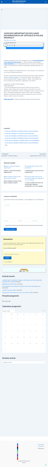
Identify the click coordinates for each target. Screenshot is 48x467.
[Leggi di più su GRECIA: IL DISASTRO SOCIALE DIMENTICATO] (13, 167)
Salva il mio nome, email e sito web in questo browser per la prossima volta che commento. (24, 225)
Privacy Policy (16, 254)
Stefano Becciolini (8, 99)
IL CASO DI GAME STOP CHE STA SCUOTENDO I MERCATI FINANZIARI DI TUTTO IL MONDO (34, 184)
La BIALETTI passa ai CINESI (9, 290)
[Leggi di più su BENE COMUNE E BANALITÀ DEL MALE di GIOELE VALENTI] (13, 177)
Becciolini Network (19, 1)
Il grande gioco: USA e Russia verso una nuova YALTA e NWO (17, 292)
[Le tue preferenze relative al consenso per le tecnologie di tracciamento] (46, 465)
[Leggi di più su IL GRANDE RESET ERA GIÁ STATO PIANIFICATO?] (34, 167)
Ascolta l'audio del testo (11, 42)
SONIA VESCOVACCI (9, 63)
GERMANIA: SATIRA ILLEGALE (9, 284)
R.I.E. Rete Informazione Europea (13, 62)
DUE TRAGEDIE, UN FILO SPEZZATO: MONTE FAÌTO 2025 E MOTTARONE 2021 (21, 286)
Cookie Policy (41, 446)
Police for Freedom (14, 77)
